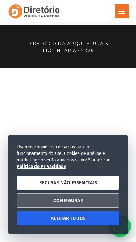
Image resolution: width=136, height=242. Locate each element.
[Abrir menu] (122, 11)
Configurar (68, 200)
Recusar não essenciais (68, 183)
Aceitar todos (68, 218)
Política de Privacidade (41, 166)
